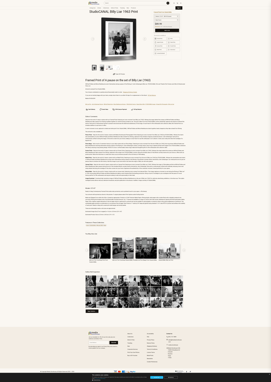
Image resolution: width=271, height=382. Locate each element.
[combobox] (135, 3)
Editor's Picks (114, 8)
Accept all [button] (156, 377)
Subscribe (113, 342)
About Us (129, 333)
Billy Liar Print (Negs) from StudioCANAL (146, 260)
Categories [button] (92, 8)
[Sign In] (180, 3)
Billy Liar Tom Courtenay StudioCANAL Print (123, 260)
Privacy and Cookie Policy (100, 378)
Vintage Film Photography (162, 104)
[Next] (144, 38)
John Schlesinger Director (97, 104)
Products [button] (133, 8)
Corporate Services (132, 349)
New (128, 8)
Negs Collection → (92, 311)
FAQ (148, 336)
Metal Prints (150, 355)
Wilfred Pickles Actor (108, 104)
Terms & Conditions (152, 349)
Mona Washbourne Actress (120, 104)
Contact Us (169, 333)
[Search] (167, 3)
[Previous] (92, 38)
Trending (122, 8)
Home (87, 225)
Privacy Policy (150, 340)
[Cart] (177, 3)
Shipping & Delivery (152, 346)
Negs (105, 225)
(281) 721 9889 (172, 336)
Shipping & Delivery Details (130, 92)
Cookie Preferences (152, 361)
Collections (106, 8)
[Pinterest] (190, 372)
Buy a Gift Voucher (132, 355)
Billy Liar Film (88, 104)
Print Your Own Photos (133, 352)
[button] (120, 380)
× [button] (269, 374)
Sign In (179, 8)
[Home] (95, 3)
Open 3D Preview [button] (120, 74)
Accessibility (150, 333)
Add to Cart (167, 30)
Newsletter (150, 358)
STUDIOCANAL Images (150, 104)
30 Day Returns (152, 95)
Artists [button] (99, 8)
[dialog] (135, 377)
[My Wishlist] (174, 3)
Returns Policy (150, 343)
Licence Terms (151, 352)
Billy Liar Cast (171, 104)
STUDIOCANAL (93, 225)
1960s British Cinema (131, 104)
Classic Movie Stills (140, 104)
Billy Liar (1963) (100, 225)
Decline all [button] (171, 377)
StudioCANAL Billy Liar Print (166, 260)
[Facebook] (187, 372)
